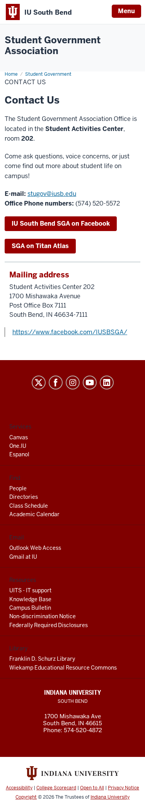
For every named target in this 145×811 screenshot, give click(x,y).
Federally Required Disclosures (48, 625)
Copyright (26, 797)
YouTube (90, 382)
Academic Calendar (34, 514)
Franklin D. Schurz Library (42, 658)
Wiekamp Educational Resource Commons (63, 667)
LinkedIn (107, 382)
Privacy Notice (123, 788)
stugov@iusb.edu (51, 194)
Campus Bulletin (30, 607)
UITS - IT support (30, 590)
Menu (126, 11)
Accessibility (19, 788)
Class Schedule (28, 505)
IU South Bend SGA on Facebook (61, 223)
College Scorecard (56, 788)
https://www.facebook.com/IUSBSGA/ (69, 332)
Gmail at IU (23, 556)
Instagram (73, 382)
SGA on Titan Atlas (40, 246)
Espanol (19, 454)
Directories (23, 496)
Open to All (92, 788)
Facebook (56, 382)
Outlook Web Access (35, 547)
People (18, 488)
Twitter (39, 382)
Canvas (18, 437)
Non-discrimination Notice (42, 616)
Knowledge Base (30, 599)
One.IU (17, 445)
